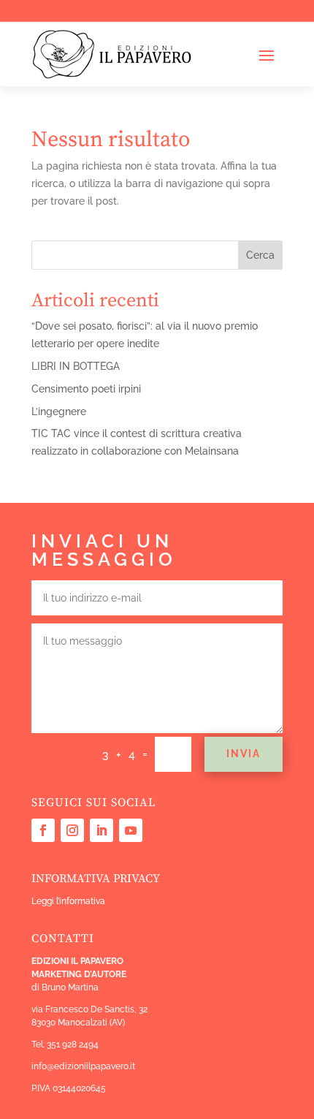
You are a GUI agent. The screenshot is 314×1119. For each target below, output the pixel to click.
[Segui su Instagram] (72, 830)
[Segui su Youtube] (130, 830)
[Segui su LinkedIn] (101, 830)
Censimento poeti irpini (86, 389)
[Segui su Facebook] (43, 830)
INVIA (243, 753)
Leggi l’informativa (68, 901)
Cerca (260, 255)
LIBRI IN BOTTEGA (75, 366)
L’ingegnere (58, 411)
